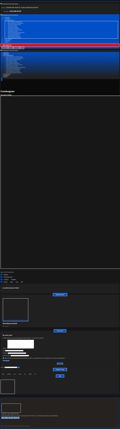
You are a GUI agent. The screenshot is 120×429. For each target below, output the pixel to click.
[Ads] (8, 393)
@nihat (6, 274)
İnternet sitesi (6, 355)
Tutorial (6, 279)
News (4, 326)
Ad (4, 350)
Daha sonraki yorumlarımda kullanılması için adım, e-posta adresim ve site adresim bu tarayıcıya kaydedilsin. (34, 358)
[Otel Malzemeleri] (9, 3)
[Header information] (1, 79)
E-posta (5, 353)
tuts (17, 282)
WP (22, 282)
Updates (13, 279)
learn (11, 282)
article (5, 282)
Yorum (5, 348)
